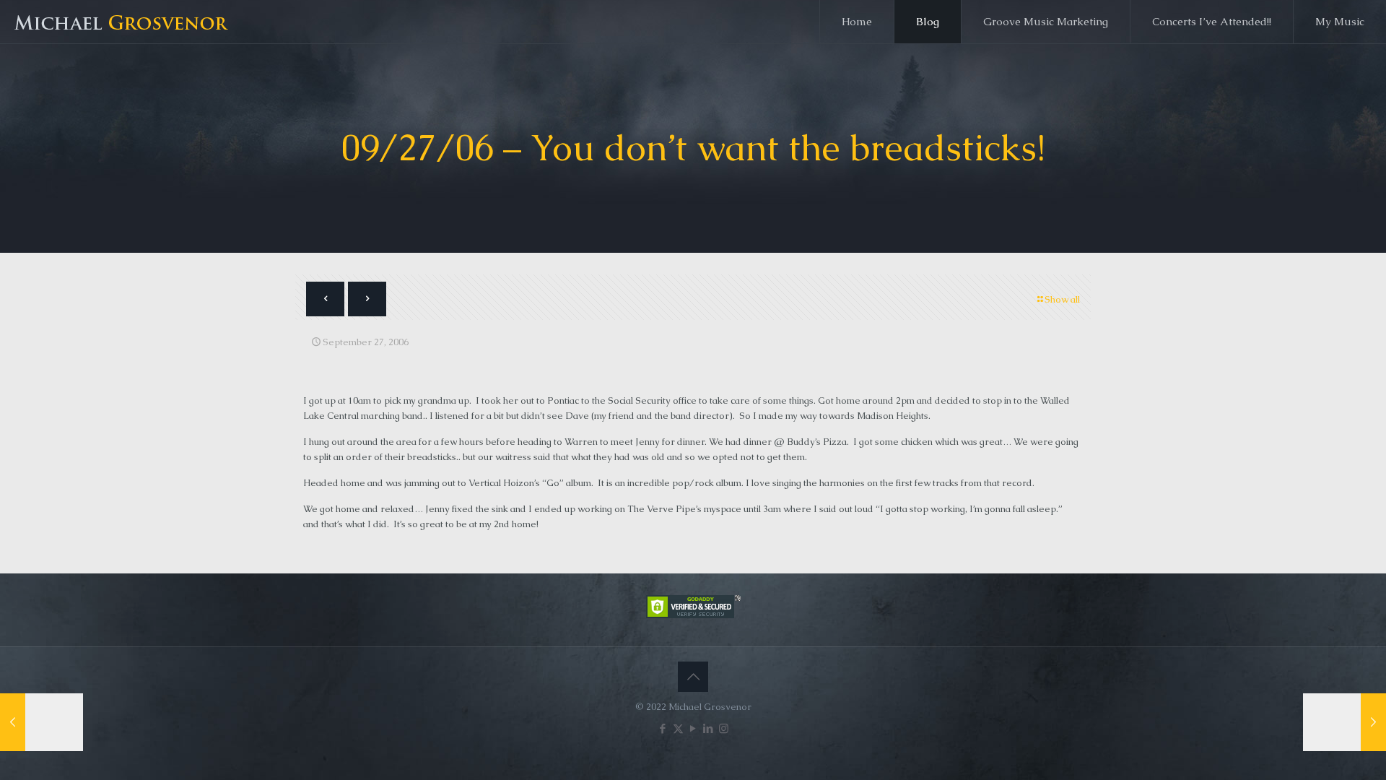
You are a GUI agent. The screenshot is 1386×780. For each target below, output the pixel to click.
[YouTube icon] (693, 728)
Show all (1062, 299)
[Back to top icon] (693, 677)
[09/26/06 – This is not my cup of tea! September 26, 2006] (41, 722)
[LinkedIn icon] (708, 728)
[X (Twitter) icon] (678, 728)
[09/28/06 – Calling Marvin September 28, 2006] (1344, 722)
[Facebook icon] (663, 728)
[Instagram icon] (723, 728)
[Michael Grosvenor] (122, 21)
